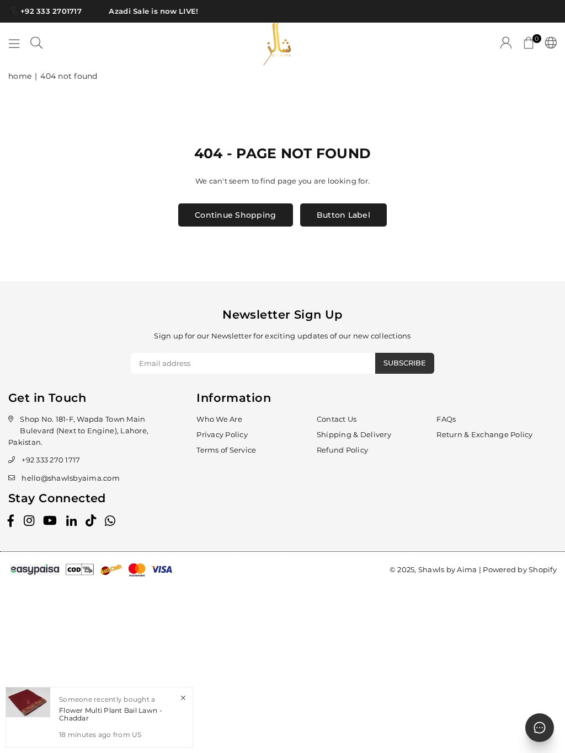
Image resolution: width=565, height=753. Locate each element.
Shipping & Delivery (354, 434)
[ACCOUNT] (506, 44)
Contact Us (337, 419)
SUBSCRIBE (404, 362)
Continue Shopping (235, 215)
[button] (529, 44)
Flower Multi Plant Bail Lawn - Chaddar (110, 714)
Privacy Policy (222, 434)
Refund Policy (342, 449)
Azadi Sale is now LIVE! (150, 11)
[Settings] (548, 44)
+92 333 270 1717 (51, 459)
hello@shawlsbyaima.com (71, 478)
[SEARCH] (36, 44)
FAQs (446, 419)
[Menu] (14, 44)
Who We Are (219, 419)
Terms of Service (226, 449)
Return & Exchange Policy (484, 434)
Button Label (343, 215)
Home (19, 76)
